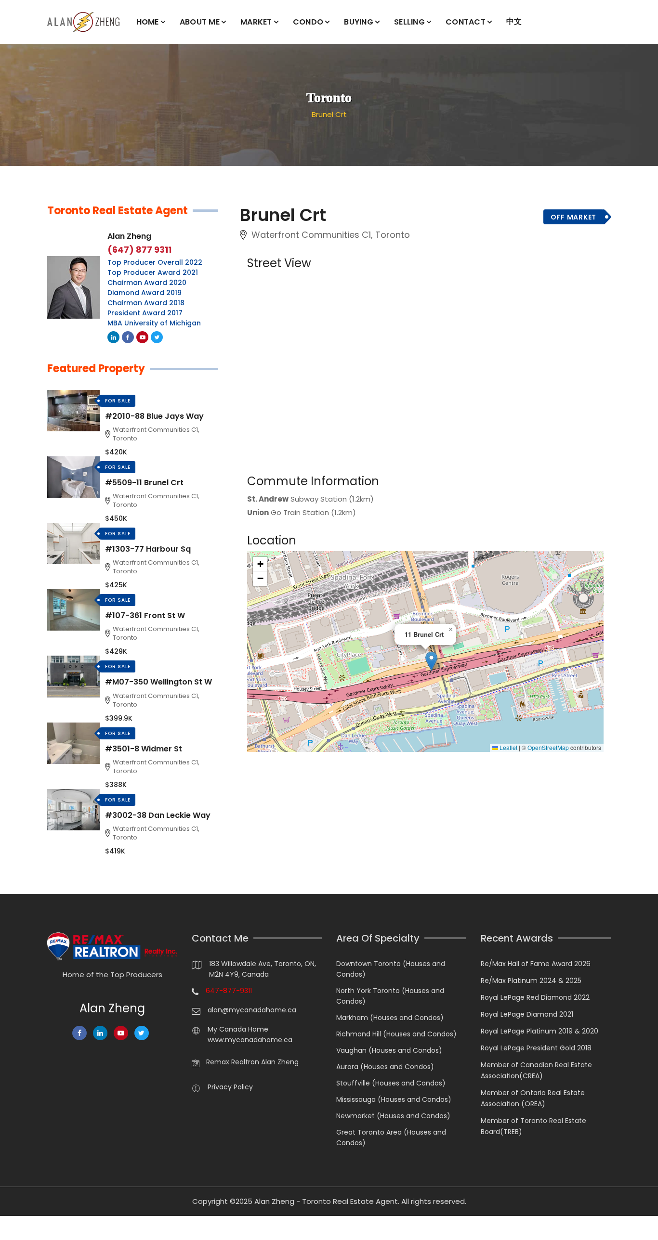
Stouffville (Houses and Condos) (391, 1083)
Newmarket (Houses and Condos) (393, 1116)
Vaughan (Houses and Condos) (389, 1050)
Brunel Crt (329, 114)
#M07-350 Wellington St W (158, 681)
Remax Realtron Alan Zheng (252, 1062)
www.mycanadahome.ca (250, 1040)
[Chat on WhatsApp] (12, 1228)
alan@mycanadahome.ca (252, 1010)
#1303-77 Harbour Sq (148, 549)
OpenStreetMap (548, 747)
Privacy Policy (230, 1087)
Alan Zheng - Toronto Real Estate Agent (326, 1201)
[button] (431, 661)
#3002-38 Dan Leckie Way (158, 815)
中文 (514, 21)
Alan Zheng (129, 236)
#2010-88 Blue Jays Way (154, 416)
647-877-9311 (229, 990)
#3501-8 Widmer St (143, 748)
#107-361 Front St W (145, 615)
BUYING (358, 21)
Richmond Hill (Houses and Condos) (396, 1034)
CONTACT (466, 21)
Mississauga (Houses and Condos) (393, 1099)
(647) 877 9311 (139, 249)
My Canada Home (238, 1029)
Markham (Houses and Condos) (390, 1017)
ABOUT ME (200, 21)
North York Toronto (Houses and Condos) (390, 996)
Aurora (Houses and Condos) (385, 1067)
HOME (147, 21)
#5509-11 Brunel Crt (144, 482)
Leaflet (507, 747)
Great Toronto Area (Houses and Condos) (391, 1137)
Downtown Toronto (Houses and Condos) (390, 969)
